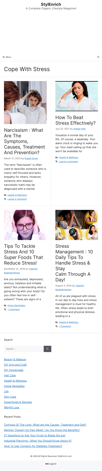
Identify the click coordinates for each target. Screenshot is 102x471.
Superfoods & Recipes (18, 402)
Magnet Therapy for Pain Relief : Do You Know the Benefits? (42, 430)
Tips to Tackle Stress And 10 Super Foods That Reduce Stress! (23, 254)
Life (6, 391)
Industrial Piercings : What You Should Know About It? (38, 440)
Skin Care (10, 396)
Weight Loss (11, 407)
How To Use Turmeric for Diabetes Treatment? (33, 446)
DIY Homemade (13, 370)
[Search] (47, 349)
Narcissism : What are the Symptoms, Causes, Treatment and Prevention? (24, 141)
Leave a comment (17, 199)
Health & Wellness (17, 195)
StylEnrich (51, 4)
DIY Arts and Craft (15, 364)
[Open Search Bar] (98, 57)
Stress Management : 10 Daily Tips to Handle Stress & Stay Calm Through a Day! (74, 262)
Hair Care (10, 375)
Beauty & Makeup (15, 359)
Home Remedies (16, 305)
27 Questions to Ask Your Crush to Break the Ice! (34, 435)
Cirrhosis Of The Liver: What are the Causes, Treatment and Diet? (45, 424)
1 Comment (14, 309)
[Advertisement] (51, 33)
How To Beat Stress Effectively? (75, 120)
